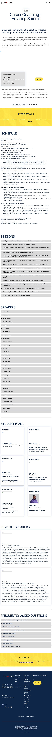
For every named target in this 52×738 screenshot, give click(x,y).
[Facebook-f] (3, 707)
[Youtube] (11, 707)
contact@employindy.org (8, 697)
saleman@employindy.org (26, 662)
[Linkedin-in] (8, 707)
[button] (49, 3)
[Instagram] (5, 707)
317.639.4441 (5, 695)
